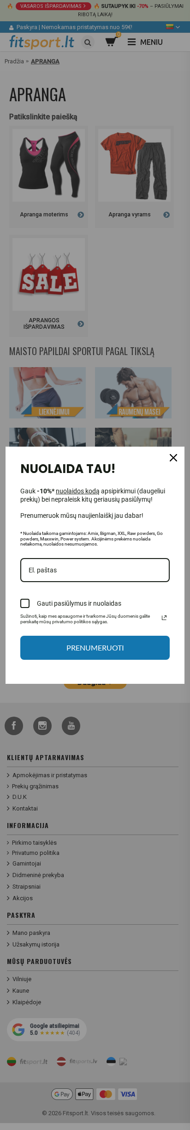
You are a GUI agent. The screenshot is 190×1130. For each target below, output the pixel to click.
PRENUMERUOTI (95, 647)
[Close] (173, 458)
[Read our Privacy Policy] (164, 617)
